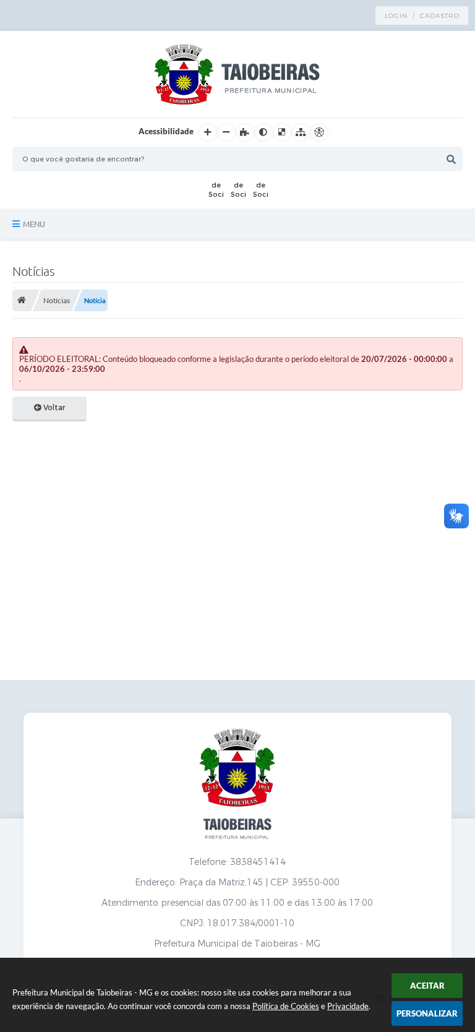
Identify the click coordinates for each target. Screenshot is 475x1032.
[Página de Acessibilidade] (319, 132)
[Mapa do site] (301, 132)
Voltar (53, 408)
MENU (34, 224)
